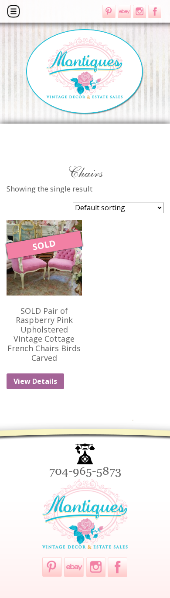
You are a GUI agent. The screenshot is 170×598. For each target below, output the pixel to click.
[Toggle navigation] (13, 11)
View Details (35, 381)
